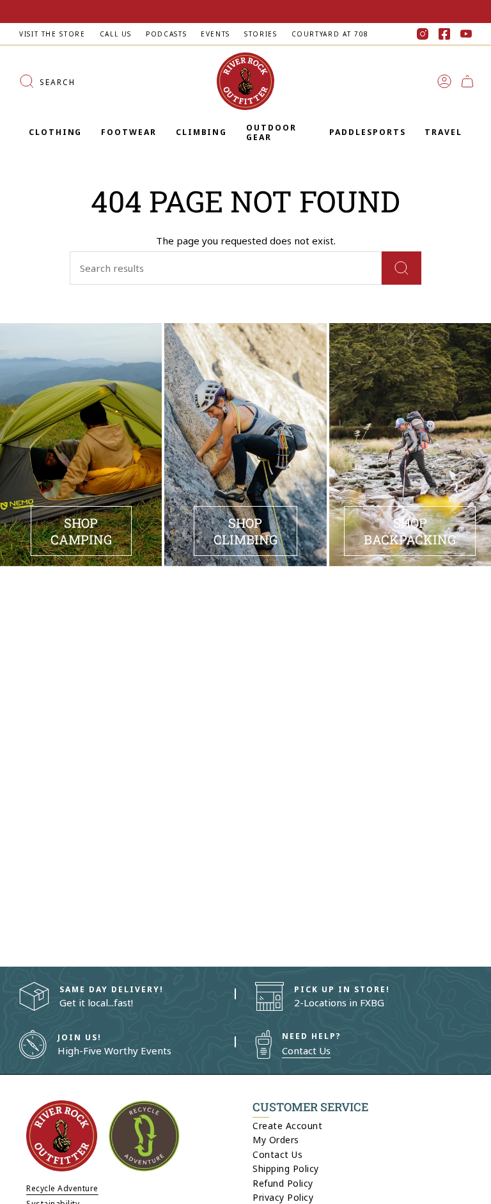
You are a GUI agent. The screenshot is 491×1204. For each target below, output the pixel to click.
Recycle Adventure (62, 1188)
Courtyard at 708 (330, 33)
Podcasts (166, 33)
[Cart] (467, 81)
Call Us (116, 33)
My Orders (276, 1140)
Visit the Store (52, 33)
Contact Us (306, 1050)
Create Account (287, 1126)
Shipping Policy (286, 1168)
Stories (260, 33)
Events (215, 33)
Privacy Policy (283, 1197)
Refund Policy (283, 1183)
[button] (55, 132)
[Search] (401, 268)
